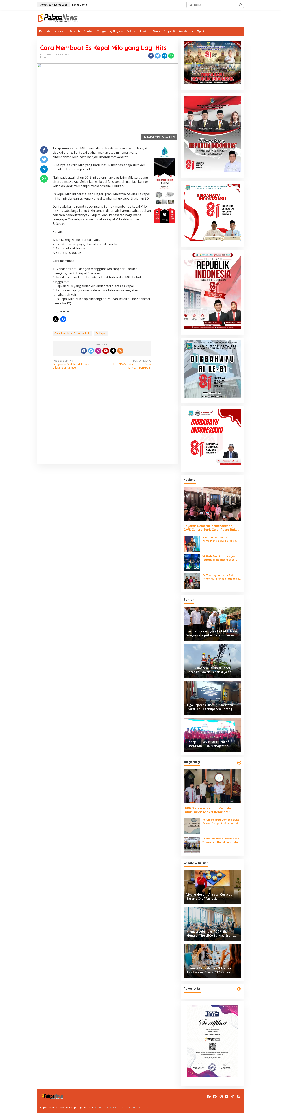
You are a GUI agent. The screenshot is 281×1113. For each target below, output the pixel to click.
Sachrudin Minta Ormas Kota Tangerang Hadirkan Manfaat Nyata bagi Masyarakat (221, 840)
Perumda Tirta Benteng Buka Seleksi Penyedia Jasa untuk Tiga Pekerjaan (220, 821)
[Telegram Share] (164, 56)
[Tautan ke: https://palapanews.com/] (239, 762)
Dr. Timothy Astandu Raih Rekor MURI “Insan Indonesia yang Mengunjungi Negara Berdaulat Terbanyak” (220, 577)
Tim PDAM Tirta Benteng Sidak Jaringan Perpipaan (132, 364)
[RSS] (120, 351)
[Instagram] (98, 351)
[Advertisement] (107, 421)
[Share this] (151, 56)
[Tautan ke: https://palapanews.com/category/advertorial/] (239, 989)
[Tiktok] (113, 351)
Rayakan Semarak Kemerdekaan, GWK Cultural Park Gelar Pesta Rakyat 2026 (212, 528)
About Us (103, 1107)
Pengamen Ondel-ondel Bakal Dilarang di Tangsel (71, 364)
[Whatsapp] (171, 56)
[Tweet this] (158, 56)
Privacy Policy (137, 1107)
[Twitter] (91, 351)
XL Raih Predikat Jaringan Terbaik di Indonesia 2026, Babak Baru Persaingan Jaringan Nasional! (219, 558)
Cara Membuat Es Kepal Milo (72, 333)
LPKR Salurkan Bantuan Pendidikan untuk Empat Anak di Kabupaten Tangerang (209, 810)
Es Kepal (101, 333)
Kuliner (44, 57)
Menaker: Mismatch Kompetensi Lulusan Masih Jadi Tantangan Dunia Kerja (220, 539)
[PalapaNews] (58, 18)
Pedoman (118, 1107)
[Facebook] (84, 351)
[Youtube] (105, 351)
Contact (154, 1107)
